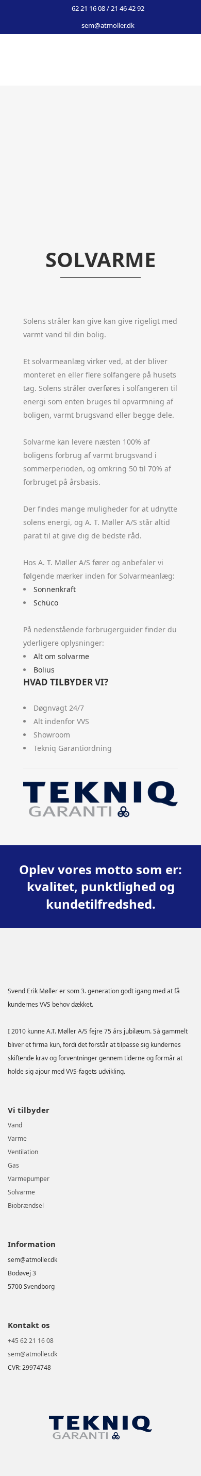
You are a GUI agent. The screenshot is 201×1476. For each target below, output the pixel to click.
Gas (13, 1165)
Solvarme (21, 1192)
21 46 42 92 (127, 8)
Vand (15, 1125)
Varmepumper (28, 1178)
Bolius (44, 670)
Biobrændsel (26, 1205)
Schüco (46, 603)
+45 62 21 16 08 (31, 1340)
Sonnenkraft (55, 589)
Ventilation (23, 1151)
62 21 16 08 (89, 8)
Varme (17, 1138)
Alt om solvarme (61, 656)
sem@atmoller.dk (108, 25)
